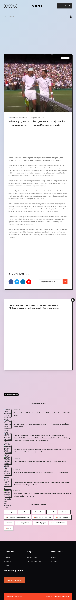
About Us (7, 557)
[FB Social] (6, 6)
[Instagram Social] (15, 6)
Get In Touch (8, 561)
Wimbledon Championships (17, 517)
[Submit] (6, 16)
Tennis (9, 523)
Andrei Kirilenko (58, 523)
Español (6, 565)
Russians (64, 512)
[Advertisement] (38, 37)
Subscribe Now (14, 580)
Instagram (10, 512)
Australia (24, 512)
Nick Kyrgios (40, 523)
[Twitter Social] (10, 6)
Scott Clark (23, 118)
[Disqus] (38, 339)
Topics (53, 557)
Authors (54, 561)
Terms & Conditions (34, 561)
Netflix (52, 512)
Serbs (8, 528)
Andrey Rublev (23, 523)
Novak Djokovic (62, 517)
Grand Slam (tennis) (42, 517)
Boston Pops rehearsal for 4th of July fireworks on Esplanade (40, 472)
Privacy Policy (32, 557)
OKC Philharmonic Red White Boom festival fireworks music (40, 461)
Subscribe (63, 6)
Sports (65, 58)
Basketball (38, 512)
